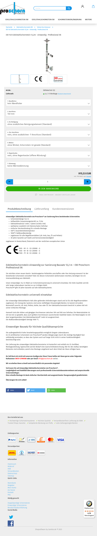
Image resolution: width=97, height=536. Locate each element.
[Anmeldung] (82, 4)
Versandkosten (13, 471)
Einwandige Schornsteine (17, 505)
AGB (9, 469)
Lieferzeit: (9, 94)
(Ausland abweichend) (64, 94)
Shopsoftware (40, 529)
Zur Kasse (11, 490)
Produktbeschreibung (19, 208)
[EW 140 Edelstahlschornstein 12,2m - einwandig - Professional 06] (48, 56)
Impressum (12, 464)
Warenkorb (12, 483)
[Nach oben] (90, 532)
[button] (15, 390)
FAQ (9, 495)
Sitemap (11, 476)
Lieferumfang (41, 208)
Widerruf (11, 466)
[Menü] (93, 500)
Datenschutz (12, 473)
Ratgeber (11, 485)
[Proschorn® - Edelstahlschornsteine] (13, 8)
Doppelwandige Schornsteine (19, 503)
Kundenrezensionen (63, 208)
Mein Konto (12, 488)
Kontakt (10, 492)
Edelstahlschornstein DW (16, 19)
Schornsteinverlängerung (70, 19)
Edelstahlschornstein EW (43, 19)
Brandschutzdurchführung (17, 508)
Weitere (88, 19)
